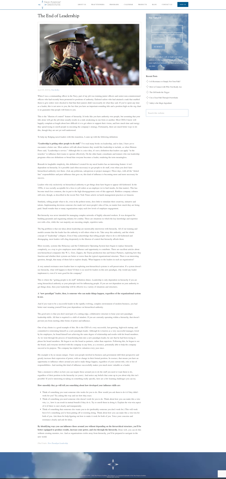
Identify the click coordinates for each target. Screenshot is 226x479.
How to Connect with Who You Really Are (165, 87)
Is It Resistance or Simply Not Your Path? (164, 81)
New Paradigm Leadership (58, 443)
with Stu (116, 477)
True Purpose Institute (51, 4)
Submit (158, 46)
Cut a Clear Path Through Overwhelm (163, 97)
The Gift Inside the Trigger (159, 92)
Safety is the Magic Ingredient (160, 103)
